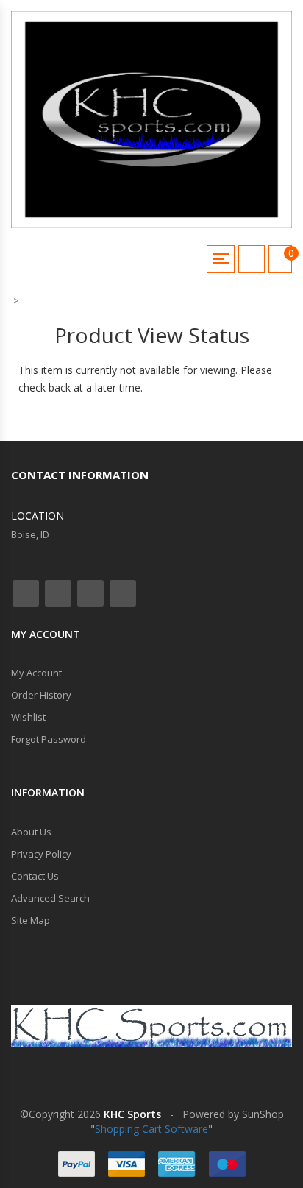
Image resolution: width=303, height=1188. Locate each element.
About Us (31, 831)
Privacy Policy (41, 853)
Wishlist (28, 717)
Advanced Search (50, 898)
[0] (280, 259)
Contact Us (35, 876)
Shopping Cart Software (151, 1129)
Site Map (30, 920)
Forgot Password (48, 739)
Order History (41, 694)
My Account (36, 672)
